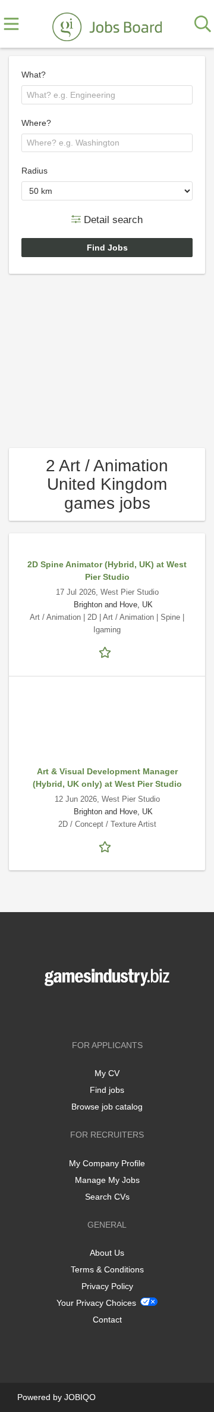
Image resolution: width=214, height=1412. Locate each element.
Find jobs (107, 1090)
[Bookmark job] (107, 651)
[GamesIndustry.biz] (107, 24)
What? (33, 74)
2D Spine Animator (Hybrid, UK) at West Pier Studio (107, 571)
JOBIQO (80, 1397)
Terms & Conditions (107, 1269)
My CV (107, 1073)
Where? (36, 123)
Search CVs (107, 1196)
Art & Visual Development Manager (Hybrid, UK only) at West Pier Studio (107, 778)
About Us (107, 1252)
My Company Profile (107, 1163)
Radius (34, 170)
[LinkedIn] (126, 1011)
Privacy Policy (107, 1286)
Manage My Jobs (107, 1180)
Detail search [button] (112, 219)
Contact (107, 1319)
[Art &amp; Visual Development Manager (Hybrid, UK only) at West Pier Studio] (107, 727)
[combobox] (107, 94)
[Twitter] (109, 1011)
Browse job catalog (107, 1106)
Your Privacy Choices (96, 1303)
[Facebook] (89, 1011)
